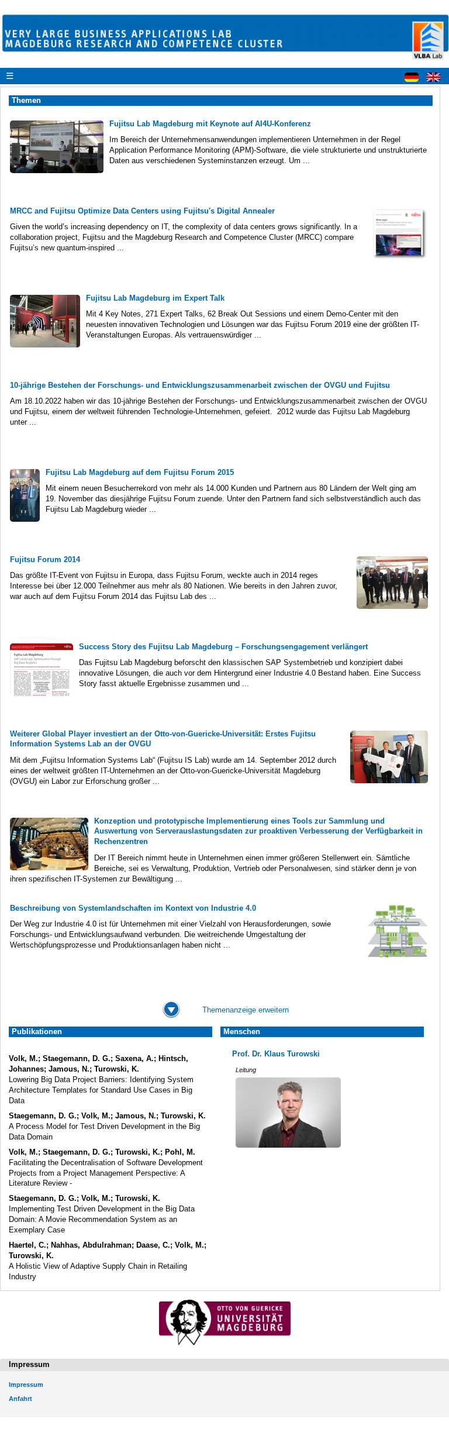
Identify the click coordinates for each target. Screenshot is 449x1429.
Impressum (26, 1384)
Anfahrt (20, 1398)
